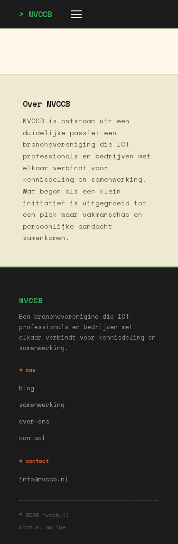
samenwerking (42, 404)
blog (26, 388)
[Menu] (76, 14)
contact (32, 438)
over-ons (34, 421)
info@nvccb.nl (43, 479)
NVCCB (40, 14)
